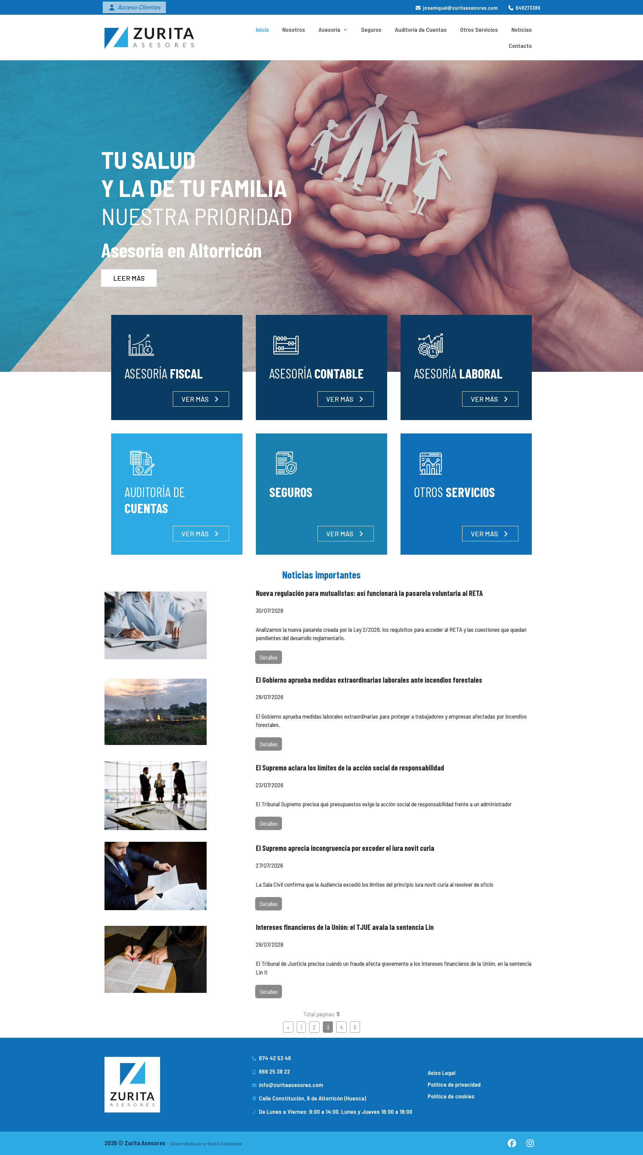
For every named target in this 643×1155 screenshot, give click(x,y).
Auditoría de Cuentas (421, 29)
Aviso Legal (441, 1072)
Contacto (520, 45)
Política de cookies (451, 1096)
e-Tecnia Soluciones (222, 1143)
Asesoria (329, 29)
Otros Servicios (479, 29)
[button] (134, 7)
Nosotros (293, 29)
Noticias (521, 29)
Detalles (269, 657)
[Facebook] (511, 1143)
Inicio (262, 29)
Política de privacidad (454, 1084)
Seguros (371, 29)
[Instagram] (530, 1143)
